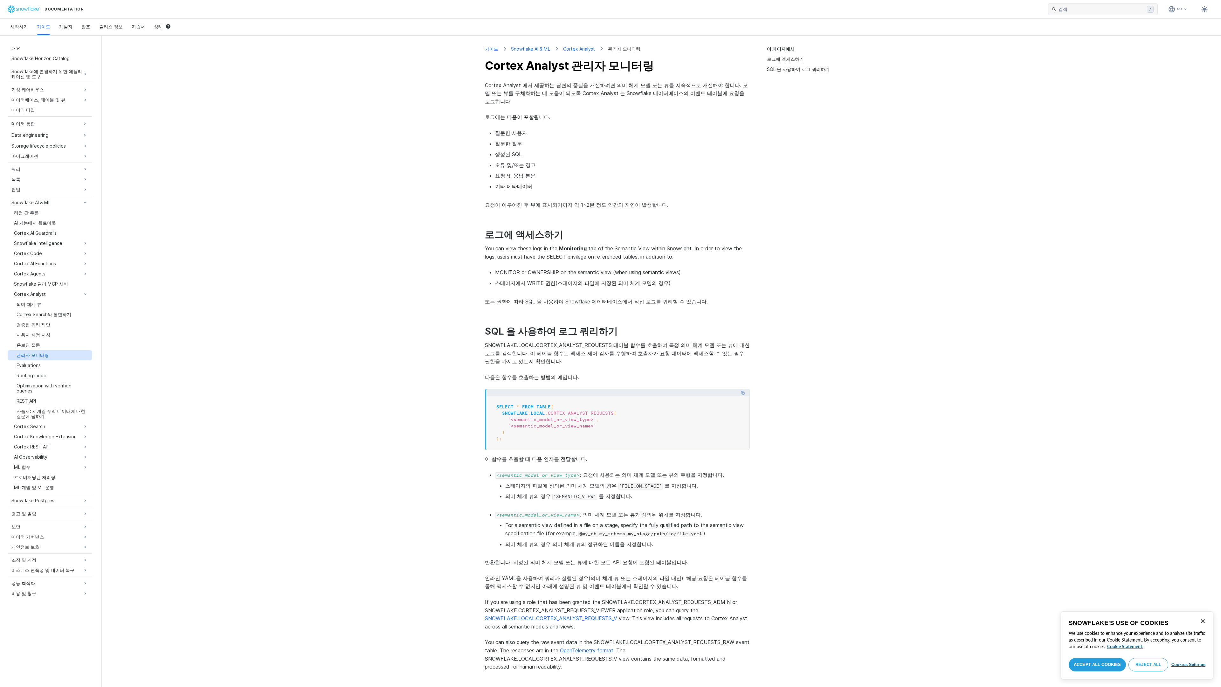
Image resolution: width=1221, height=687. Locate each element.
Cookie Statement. (1125, 647)
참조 (85, 26)
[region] (1137, 645)
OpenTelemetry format (586, 650)
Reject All (1148, 664)
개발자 (65, 26)
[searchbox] (1101, 9)
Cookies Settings (1188, 664)
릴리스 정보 (111, 26)
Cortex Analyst (579, 49)
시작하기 (19, 26)
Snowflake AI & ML (530, 49)
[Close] (1203, 621)
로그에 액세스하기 (785, 59)
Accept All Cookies (1097, 664)
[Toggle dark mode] (1204, 9)
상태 (158, 26)
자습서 (138, 26)
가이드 (43, 26)
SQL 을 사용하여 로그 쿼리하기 (798, 69)
